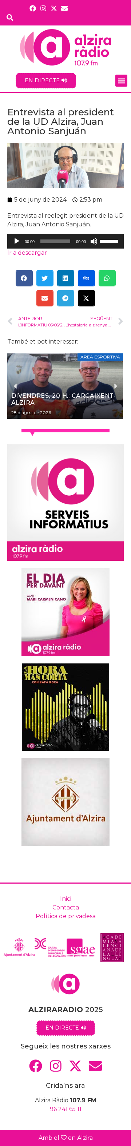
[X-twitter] (54, 8)
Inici (65, 898)
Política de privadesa (66, 916)
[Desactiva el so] (94, 241)
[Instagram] (43, 8)
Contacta (65, 907)
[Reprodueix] (16, 241)
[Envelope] (64, 8)
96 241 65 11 (66, 1109)
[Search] (10, 17)
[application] (65, 241)
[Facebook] (32, 8)
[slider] (110, 240)
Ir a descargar (27, 252)
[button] (121, 81)
